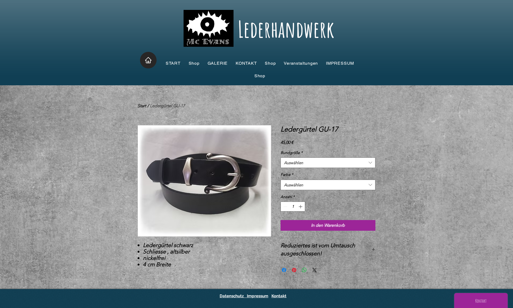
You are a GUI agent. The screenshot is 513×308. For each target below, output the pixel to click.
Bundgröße (291, 152)
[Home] (148, 60)
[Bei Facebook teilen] (284, 270)
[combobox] (328, 162)
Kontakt (278, 296)
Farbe (287, 174)
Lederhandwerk (286, 29)
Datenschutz (233, 296)
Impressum (257, 296)
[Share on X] (314, 270)
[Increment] (301, 206)
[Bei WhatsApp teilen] (304, 270)
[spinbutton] (293, 206)
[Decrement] (284, 206)
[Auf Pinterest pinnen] (294, 270)
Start (142, 105)
